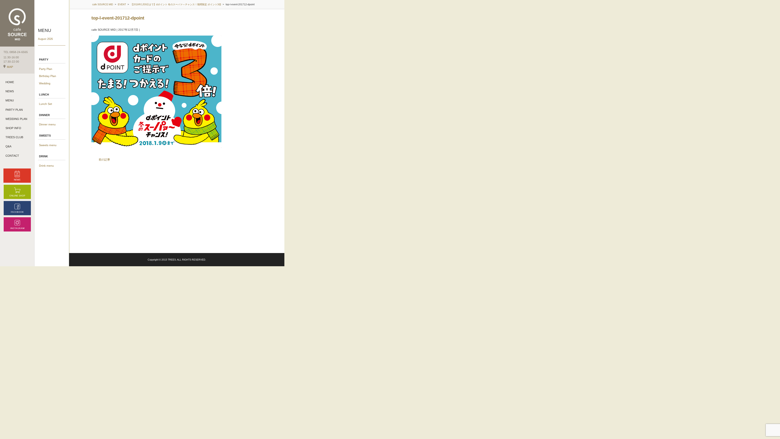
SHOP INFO (13, 128)
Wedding (44, 83)
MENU (9, 100)
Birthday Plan (47, 76)
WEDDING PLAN (16, 119)
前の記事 (104, 159)
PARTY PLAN (14, 109)
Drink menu (46, 165)
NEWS (9, 91)
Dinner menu (47, 124)
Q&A (8, 146)
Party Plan (45, 69)
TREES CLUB (14, 137)
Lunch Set (45, 103)
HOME (9, 82)
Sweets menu (47, 145)
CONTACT (12, 155)
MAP (10, 66)
